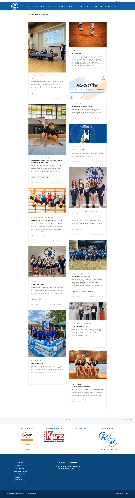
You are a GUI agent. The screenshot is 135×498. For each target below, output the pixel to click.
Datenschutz (118, 493)
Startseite (30, 11)
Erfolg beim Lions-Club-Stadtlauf (81, 276)
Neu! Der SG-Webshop (78, 149)
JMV (32, 78)
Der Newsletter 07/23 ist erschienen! (82, 106)
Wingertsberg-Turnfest (37, 284)
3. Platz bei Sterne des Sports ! (80, 326)
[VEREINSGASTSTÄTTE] (116, 1)
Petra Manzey (36, 98)
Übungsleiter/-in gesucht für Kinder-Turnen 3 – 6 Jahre (46, 220)
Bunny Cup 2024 (76, 53)
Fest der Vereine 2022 (37, 363)
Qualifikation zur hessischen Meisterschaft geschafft (86, 216)
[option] (67, 465)
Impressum (125, 493)
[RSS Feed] (119, 1)
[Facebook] (117, 1)
